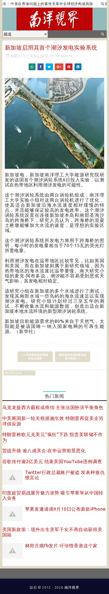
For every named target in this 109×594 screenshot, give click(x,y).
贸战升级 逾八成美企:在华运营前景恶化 (44, 450)
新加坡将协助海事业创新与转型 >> (72, 356)
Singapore (63, 55)
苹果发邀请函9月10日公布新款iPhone (65, 508)
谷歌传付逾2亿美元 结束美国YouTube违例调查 (52, 461)
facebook (13, 372)
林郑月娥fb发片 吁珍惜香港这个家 (61, 545)
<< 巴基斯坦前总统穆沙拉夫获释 (35, 356)
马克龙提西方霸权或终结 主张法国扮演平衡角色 (53, 407)
